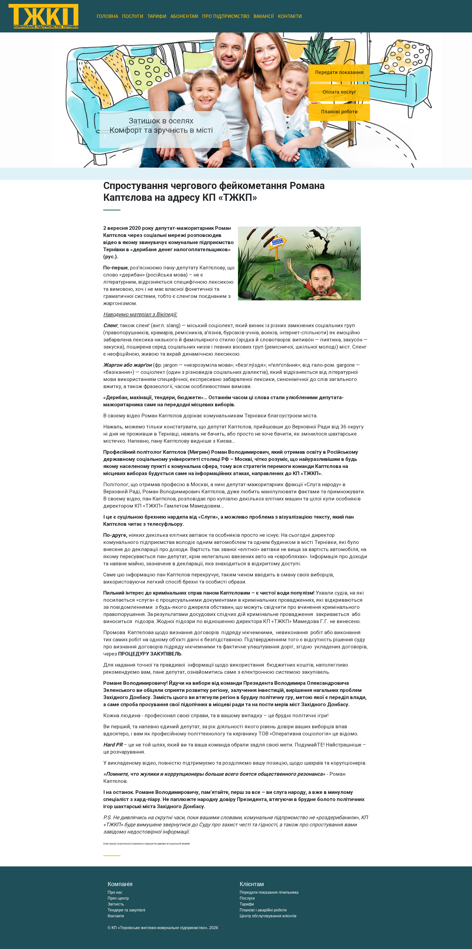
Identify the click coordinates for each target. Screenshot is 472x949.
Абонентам (184, 16)
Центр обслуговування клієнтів (268, 916)
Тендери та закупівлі (126, 910)
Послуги (132, 16)
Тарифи (156, 16)
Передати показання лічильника (269, 892)
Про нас (115, 892)
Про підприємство (226, 16)
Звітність (116, 904)
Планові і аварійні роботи (263, 910)
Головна (107, 16)
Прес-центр (118, 898)
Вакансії (263, 16)
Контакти (290, 16)
